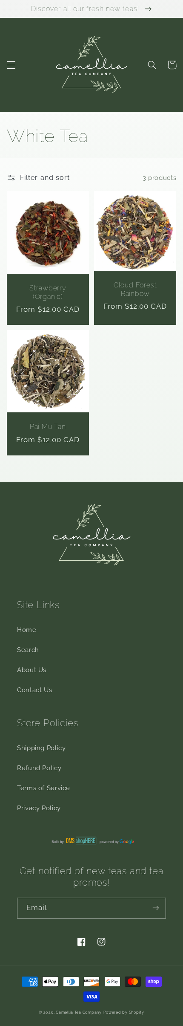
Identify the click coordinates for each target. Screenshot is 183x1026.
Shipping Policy (41, 747)
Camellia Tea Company (79, 1012)
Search (28, 649)
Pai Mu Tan (48, 427)
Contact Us (34, 689)
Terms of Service (43, 787)
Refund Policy (39, 767)
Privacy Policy (39, 808)
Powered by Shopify (123, 1012)
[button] (11, 65)
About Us (31, 669)
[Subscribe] (156, 908)
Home (27, 629)
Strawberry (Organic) (47, 292)
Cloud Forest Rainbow (135, 289)
